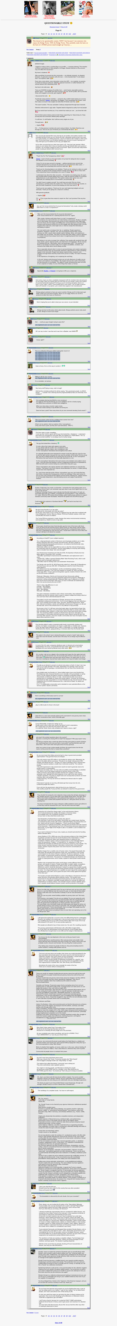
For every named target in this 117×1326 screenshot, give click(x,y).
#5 (56, 34)
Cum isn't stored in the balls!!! (40, 52)
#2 (49, 34)
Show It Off (64, 27)
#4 (54, 34)
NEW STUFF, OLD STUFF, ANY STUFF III (37, 54)
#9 (67, 34)
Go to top (36, 1312)
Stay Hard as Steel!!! (67, 15)
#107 (74, 34)
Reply (89, 131)
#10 (70, 34)
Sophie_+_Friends (34, 60)
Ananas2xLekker (35, 211)
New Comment (30, 49)
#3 (51, 34)
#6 (59, 34)
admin (30, 132)
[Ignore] (37, 38)
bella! (34, 38)
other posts (50, 38)
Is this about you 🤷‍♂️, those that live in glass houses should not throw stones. (66, 54)
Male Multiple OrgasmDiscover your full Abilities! (31, 16)
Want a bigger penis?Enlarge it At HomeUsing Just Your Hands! (49, 17)
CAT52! (33, 621)
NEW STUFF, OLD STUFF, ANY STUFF (58, 52)
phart (31, 203)
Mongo (31, 289)
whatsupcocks (32, 362)
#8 (64, 34)
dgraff (33, 1183)
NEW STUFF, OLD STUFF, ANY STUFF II (80, 52)
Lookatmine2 (33, 1038)
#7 (61, 34)
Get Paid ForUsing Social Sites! (86, 16)
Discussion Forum (54, 27)
